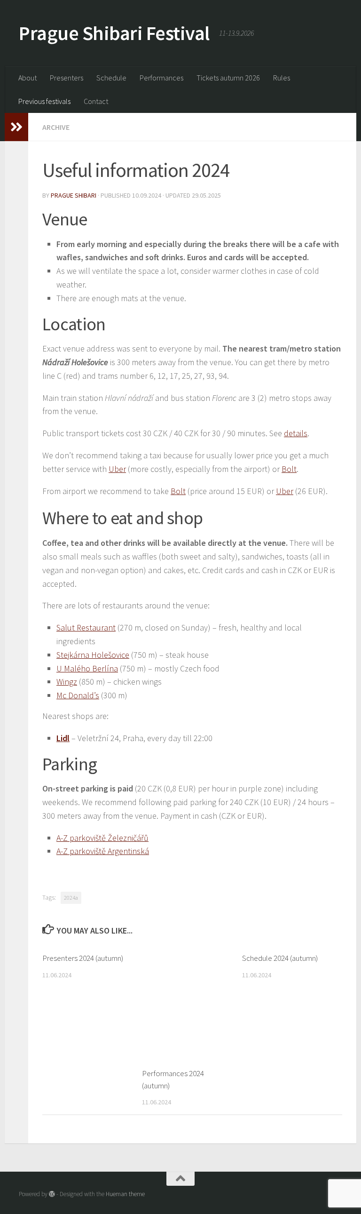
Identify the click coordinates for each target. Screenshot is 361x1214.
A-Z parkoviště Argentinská (102, 851)
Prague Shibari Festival (114, 33)
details (295, 433)
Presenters (66, 77)
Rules (281, 77)
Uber (117, 468)
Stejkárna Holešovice (92, 654)
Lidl (63, 738)
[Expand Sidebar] (16, 127)
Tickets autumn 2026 (228, 77)
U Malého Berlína (87, 668)
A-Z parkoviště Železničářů (102, 837)
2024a (71, 897)
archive (56, 127)
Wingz (66, 681)
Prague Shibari (73, 195)
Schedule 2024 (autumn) (280, 958)
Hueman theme (125, 1194)
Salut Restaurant (86, 627)
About (27, 77)
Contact (96, 101)
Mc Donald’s (77, 695)
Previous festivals (44, 101)
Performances (161, 77)
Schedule (111, 77)
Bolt (289, 468)
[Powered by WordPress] (52, 1194)
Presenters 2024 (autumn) (82, 958)
